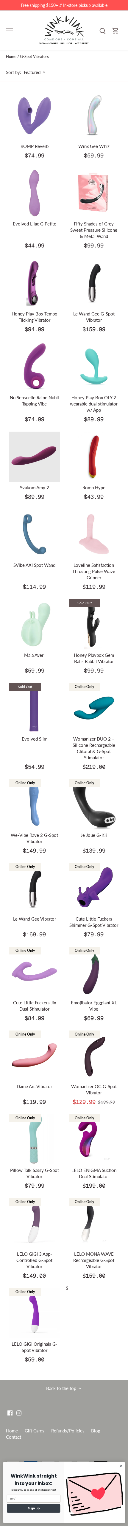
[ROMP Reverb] (34, 115)
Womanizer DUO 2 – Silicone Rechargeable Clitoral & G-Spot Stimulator (94, 748)
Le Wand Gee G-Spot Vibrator (94, 317)
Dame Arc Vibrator (34, 1086)
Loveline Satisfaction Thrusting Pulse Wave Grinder (93, 571)
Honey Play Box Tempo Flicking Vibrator (34, 317)
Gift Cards (34, 1430)
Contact (13, 1437)
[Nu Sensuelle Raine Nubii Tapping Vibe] (34, 367)
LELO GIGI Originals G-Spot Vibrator (34, 1347)
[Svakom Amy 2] (34, 457)
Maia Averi (34, 655)
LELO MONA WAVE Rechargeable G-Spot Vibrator (93, 1260)
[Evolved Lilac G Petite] (34, 193)
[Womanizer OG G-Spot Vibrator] (94, 1056)
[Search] (102, 31)
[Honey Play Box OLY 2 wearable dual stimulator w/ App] (94, 367)
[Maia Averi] (34, 624)
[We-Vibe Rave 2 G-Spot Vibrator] (34, 804)
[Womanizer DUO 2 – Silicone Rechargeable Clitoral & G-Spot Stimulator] (94, 708)
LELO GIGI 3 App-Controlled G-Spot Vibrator (34, 1260)
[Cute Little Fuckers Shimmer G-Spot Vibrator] (94, 888)
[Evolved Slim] (34, 708)
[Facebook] (10, 1412)
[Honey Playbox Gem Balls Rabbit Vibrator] (94, 624)
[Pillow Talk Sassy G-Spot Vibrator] (34, 1139)
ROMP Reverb (35, 146)
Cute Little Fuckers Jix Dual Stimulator (34, 1005)
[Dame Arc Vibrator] (34, 1056)
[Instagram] (18, 1412)
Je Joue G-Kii (94, 835)
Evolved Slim (34, 738)
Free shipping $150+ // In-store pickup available (64, 5)
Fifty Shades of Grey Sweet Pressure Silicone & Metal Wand (93, 230)
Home (12, 1430)
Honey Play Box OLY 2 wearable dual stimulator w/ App (94, 404)
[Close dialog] (121, 1466)
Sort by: (13, 72)
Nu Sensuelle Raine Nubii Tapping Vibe (34, 400)
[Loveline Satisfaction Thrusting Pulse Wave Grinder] (94, 534)
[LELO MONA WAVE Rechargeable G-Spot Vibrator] (94, 1223)
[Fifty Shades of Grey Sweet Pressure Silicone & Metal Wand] (94, 193)
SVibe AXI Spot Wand (34, 565)
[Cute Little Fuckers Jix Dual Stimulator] (34, 972)
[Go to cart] (115, 31)
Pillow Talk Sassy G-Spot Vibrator (34, 1173)
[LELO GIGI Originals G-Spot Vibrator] (34, 1313)
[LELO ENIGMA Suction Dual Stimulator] (94, 1139)
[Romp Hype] (94, 457)
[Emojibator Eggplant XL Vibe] (94, 972)
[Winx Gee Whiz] (94, 115)
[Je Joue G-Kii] (94, 804)
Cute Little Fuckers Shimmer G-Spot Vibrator (93, 922)
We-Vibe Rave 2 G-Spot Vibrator (34, 838)
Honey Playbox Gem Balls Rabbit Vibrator (94, 658)
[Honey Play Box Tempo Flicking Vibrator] (34, 283)
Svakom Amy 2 (34, 487)
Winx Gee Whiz (94, 146)
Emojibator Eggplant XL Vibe (94, 1005)
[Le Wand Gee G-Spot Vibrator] (94, 283)
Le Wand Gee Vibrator (34, 918)
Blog (95, 1430)
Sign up (34, 1508)
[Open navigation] (9, 31)
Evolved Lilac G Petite (34, 223)
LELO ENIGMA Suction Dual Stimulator (93, 1173)
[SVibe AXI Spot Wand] (34, 534)
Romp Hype (93, 487)
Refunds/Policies (68, 1430)
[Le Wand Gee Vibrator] (34, 888)
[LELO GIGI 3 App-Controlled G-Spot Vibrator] (34, 1223)
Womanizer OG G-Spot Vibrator (94, 1089)
